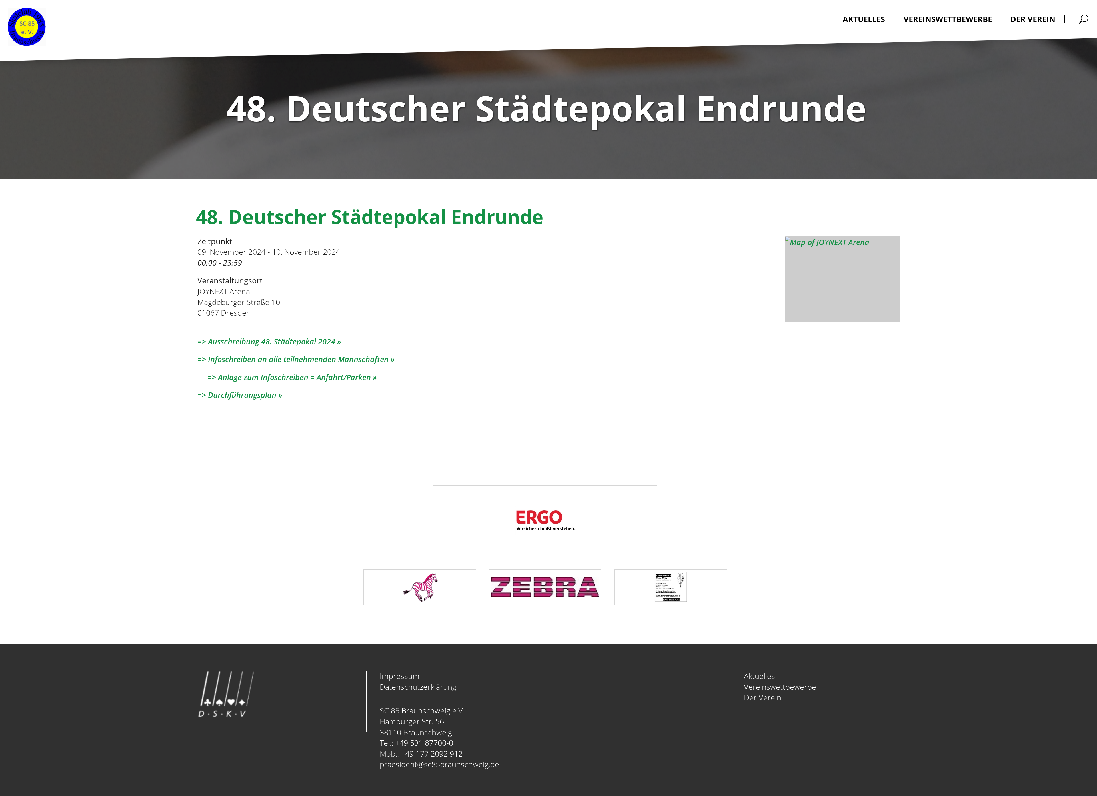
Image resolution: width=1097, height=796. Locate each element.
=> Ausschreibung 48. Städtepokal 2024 (266, 341)
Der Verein (762, 697)
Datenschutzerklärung (418, 686)
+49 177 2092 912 (432, 753)
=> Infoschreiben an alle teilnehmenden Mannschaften (293, 359)
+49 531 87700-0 (424, 742)
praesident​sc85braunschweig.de (439, 764)
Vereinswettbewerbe (780, 686)
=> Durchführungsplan (236, 395)
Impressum (399, 676)
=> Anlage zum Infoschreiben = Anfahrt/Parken (284, 377)
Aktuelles (759, 676)
